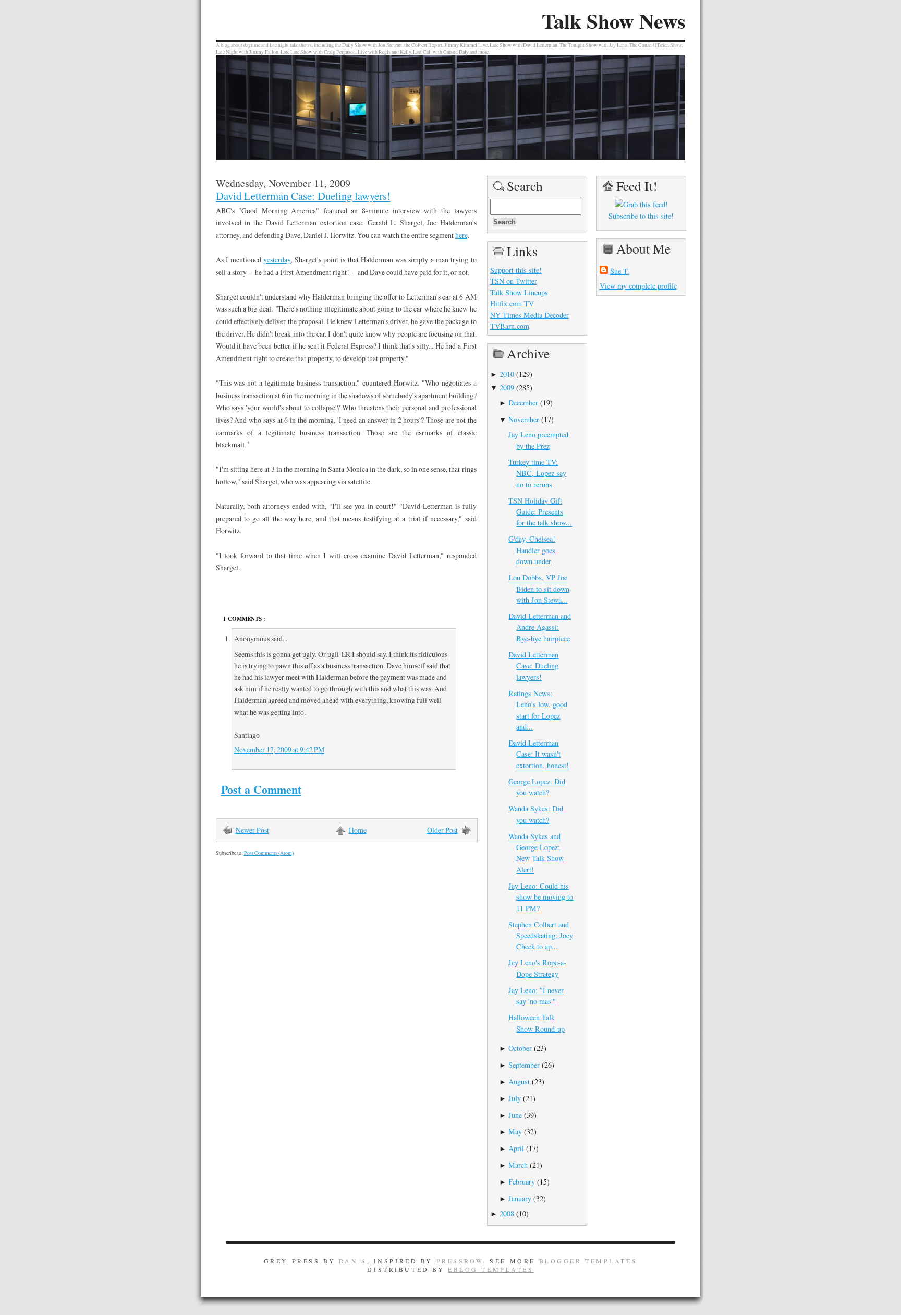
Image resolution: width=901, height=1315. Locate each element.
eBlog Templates (491, 1269)
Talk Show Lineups (519, 292)
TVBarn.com (509, 326)
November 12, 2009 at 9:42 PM (279, 750)
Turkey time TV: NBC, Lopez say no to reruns (537, 473)
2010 (507, 374)
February (521, 1182)
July (514, 1098)
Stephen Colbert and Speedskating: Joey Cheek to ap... (540, 935)
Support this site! (516, 270)
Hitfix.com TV (512, 303)
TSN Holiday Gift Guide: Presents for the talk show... (540, 512)
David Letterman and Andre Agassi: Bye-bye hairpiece (539, 627)
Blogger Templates (588, 1261)
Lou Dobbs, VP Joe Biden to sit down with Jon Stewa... (538, 588)
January (519, 1198)
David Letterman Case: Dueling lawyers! (303, 195)
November (523, 419)
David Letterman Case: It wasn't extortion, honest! (538, 754)
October (520, 1048)
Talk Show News (613, 21)
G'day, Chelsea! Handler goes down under (531, 550)
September (524, 1065)
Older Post (442, 830)
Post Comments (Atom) (269, 853)
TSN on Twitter (513, 281)
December (523, 403)
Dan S (353, 1261)
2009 (507, 387)
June (515, 1115)
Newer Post (252, 830)
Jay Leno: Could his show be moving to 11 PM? (540, 897)
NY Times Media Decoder (529, 315)
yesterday (276, 260)
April (516, 1148)
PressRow (459, 1261)
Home (358, 830)
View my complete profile (638, 286)
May (515, 1132)
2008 (507, 1213)
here (461, 235)
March (518, 1165)
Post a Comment (261, 789)
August (519, 1081)
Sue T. (619, 271)
